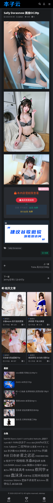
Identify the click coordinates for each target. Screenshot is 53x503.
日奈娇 (15, 455)
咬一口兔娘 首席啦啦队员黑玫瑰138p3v (32, 392)
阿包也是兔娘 (8, 480)
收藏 (46, 253)
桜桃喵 (20, 461)
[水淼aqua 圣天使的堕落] (14, 304)
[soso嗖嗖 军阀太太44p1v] (9, 375)
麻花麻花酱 (17, 483)
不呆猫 (6, 447)
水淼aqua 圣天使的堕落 (13, 321)
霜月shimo (41, 480)
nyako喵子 (8, 442)
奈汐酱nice (13, 450)
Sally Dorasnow (15, 248)
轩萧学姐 (27, 475)
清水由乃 (18, 465)
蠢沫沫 (17, 475)
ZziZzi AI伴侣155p (24, 382)
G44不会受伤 (28, 439)
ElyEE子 (20, 439)
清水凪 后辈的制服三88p (26, 419)
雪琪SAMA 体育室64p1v (26, 401)
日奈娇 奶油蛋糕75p (11, 357)
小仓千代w (36, 450)
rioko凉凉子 (19, 442)
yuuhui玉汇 (42, 442)
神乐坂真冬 (17, 469)
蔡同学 (40, 469)
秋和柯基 (30, 469)
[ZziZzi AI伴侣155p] (9, 384)
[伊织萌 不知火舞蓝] (39, 304)
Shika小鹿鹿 (30, 443)
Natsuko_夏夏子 (41, 438)
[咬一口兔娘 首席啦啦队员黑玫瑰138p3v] (9, 393)
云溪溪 (33, 446)
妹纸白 (20, 17)
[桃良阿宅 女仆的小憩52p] (39, 340)
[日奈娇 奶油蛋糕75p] (14, 340)
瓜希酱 (24, 465)
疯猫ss (30, 465)
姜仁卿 (29, 451)
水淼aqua (32, 460)
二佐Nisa (23, 446)
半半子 (39, 447)
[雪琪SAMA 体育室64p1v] (9, 403)
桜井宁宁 (11, 460)
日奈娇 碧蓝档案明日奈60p (27, 410)
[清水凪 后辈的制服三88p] (9, 422)
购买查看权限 (28, 200)
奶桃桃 (23, 450)
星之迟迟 (27, 455)
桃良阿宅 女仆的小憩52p (38, 357)
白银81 (38, 465)
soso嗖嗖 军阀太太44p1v (26, 372)
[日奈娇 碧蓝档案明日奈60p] (9, 412)
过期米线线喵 (40, 475)
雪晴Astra (17, 480)
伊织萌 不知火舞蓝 (36, 321)
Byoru (14, 438)
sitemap (42, 493)
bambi (7, 438)
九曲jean (13, 446)
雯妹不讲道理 (29, 480)
